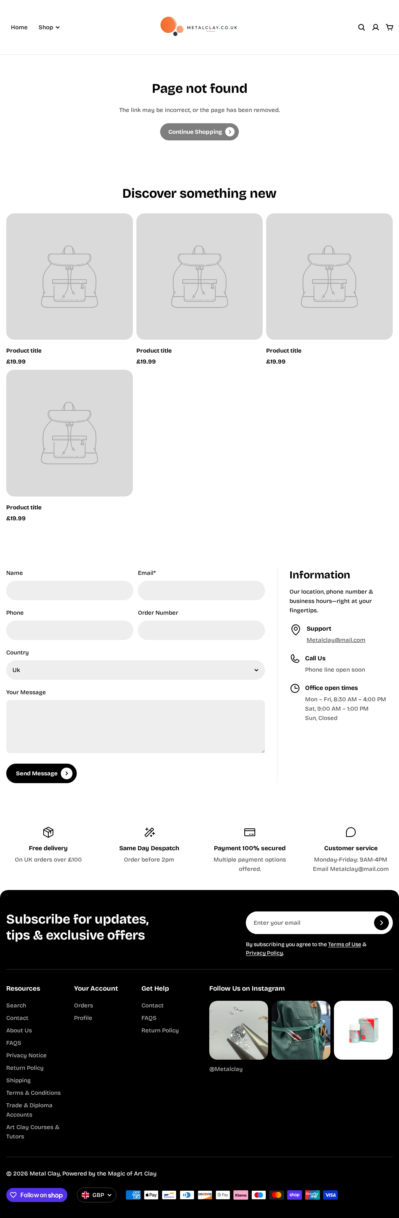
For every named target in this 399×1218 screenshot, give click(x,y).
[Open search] (362, 27)
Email (147, 572)
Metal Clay (45, 1173)
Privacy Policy (264, 953)
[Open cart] (390, 27)
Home (19, 27)
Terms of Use (344, 944)
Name (14, 572)
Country (17, 652)
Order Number (158, 612)
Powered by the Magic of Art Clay (109, 1173)
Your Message (26, 692)
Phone (15, 612)
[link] (199, 131)
